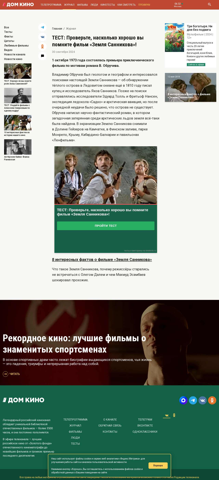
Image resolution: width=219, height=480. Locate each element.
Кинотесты (108, 4)
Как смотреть (127, 4)
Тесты (8, 31)
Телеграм (145, 419)
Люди (94, 4)
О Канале (110, 419)
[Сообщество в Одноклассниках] (212, 400)
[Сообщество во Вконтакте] (202, 400)
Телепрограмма (51, 4)
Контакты (110, 431)
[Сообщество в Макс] (183, 400)
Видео (8, 50)
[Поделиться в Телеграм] (42, 27)
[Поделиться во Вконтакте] (42, 37)
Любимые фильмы (16, 45)
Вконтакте (145, 425)
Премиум (144, 4)
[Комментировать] (42, 56)
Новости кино (13, 59)
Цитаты (9, 41)
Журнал (69, 4)
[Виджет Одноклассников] (174, 415)
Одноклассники (145, 431)
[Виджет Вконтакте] (166, 415)
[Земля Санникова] (190, 87)
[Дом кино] (18, 5)
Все (6, 27)
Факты (8, 36)
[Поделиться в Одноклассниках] (42, 46)
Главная (57, 28)
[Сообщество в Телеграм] (193, 400)
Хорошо (158, 465)
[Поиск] (209, 5)
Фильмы (82, 4)
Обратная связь (109, 425)
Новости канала (14, 54)
